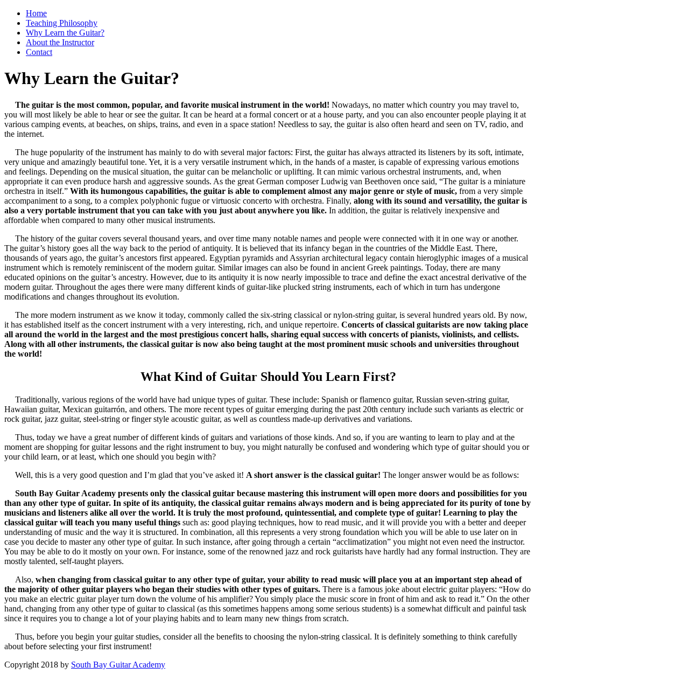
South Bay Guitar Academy (118, 664)
